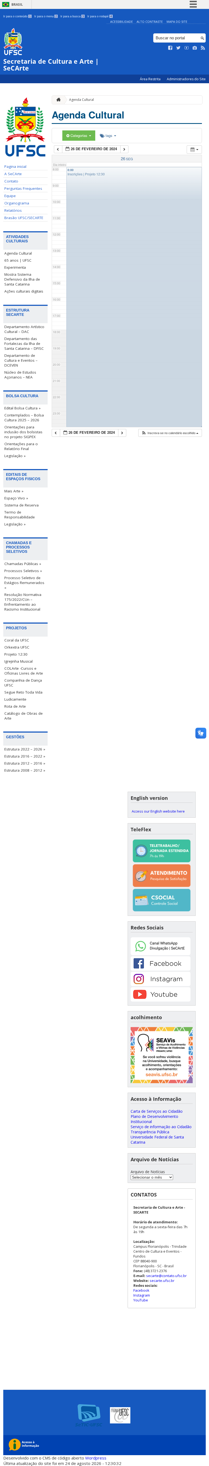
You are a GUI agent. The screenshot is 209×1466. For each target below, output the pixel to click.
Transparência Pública (150, 1131)
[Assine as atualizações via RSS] (203, 48)
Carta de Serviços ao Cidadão (157, 1111)
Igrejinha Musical (18, 661)
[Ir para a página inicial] (57, 100)
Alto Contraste (150, 22)
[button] (170, 433)
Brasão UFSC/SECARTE (23, 217)
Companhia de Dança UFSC (23, 683)
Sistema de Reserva (21, 505)
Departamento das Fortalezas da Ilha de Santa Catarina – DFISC (24, 343)
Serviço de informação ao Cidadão (161, 1126)
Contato (11, 181)
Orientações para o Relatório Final (21, 446)
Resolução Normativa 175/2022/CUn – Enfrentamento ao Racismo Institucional (22, 602)
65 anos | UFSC (18, 260)
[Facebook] (160, 969)
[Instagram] (160, 984)
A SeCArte (13, 173)
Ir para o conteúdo (17, 16)
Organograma (16, 203)
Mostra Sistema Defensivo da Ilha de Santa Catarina (22, 279)
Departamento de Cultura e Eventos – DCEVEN (21, 360)
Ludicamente (15, 699)
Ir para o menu (45, 16)
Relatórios (13, 210)
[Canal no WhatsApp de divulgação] (160, 953)
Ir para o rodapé (99, 16)
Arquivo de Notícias (148, 1171)
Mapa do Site (177, 22)
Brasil (17, 4)
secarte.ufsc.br (162, 1280)
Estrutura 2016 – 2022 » (24, 756)
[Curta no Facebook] (170, 48)
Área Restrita (150, 79)
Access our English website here (158, 811)
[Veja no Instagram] (195, 48)
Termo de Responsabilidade (19, 514)
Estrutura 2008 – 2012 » (24, 770)
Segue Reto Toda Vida (23, 692)
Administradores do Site (186, 79)
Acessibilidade (121, 22)
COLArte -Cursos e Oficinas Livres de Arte (23, 671)
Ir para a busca (72, 16)
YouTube (140, 1300)
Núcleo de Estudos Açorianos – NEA (20, 375)
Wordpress (95, 1458)
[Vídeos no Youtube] (187, 48)
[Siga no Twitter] (178, 48)
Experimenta (15, 267)
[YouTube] (160, 1000)
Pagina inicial (15, 166)
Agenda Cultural (18, 253)
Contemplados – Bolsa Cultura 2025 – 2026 (24, 417)
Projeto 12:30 (15, 654)
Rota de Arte (15, 706)
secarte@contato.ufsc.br (166, 1275)
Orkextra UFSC (16, 647)
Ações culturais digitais (23, 291)
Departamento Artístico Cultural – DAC (24, 329)
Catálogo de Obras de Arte (23, 716)
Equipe (10, 195)
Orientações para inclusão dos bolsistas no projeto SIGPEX (23, 432)
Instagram (141, 1295)
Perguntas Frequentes (23, 188)
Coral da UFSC (16, 640)
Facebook (141, 1290)
